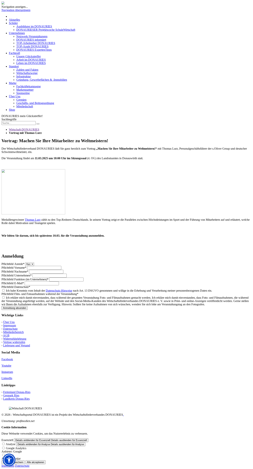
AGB (6, 335)
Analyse (10, 444)
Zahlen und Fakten (27, 69)
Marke (12, 83)
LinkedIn (6, 378)
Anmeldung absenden (14, 308)
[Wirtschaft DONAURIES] (2, 3)
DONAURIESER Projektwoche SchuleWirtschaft (45, 29)
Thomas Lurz (33, 219)
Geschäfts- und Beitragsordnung (35, 103)
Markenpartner (25, 89)
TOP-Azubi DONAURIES (32, 46)
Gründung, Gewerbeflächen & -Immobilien (41, 79)
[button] (9, 460)
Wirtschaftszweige (27, 73)
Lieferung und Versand (16, 345)
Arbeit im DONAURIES (31, 59)
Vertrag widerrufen (14, 342)
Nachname (14, 271)
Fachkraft (14, 53)
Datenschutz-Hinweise (59, 290)
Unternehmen (17, 33)
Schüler (13, 23)
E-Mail (12, 283)
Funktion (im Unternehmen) (25, 279)
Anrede (12, 264)
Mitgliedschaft (24, 106)
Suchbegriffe (8, 119)
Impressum (9, 325)
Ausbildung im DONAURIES (34, 26)
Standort (14, 66)
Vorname (13, 267)
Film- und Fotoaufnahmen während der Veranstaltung (39, 294)
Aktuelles (14, 19)
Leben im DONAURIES (31, 63)
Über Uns (14, 96)
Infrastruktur (23, 76)
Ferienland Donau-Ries (16, 392)
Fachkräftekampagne (28, 86)
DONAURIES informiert (31, 39)
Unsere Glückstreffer (28, 56)
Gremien (21, 99)
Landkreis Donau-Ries (16, 398)
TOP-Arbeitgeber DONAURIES (35, 43)
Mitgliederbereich (13, 332)
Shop (12, 109)
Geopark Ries (11, 395)
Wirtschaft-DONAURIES (24, 129)
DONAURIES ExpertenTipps (34, 49)
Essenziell (7, 440)
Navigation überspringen (15, 10)
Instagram (7, 371)
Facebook (7, 359)
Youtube (6, 365)
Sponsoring (23, 93)
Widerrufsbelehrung (14, 338)
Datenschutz (15, 286)
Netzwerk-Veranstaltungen (31, 36)
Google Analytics (16, 448)
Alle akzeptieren (35, 462)
